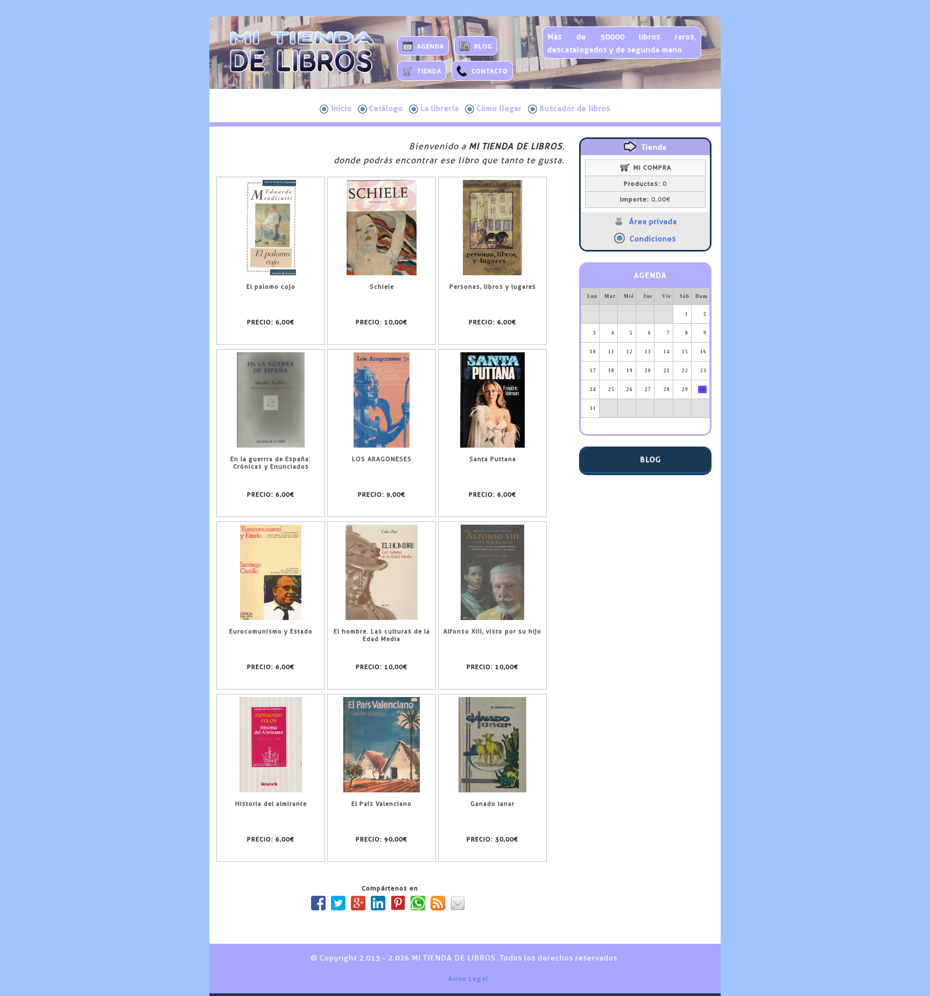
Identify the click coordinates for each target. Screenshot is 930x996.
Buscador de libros (574, 108)
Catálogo (386, 108)
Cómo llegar (499, 108)
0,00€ (645, 199)
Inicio (341, 108)
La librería (439, 108)
